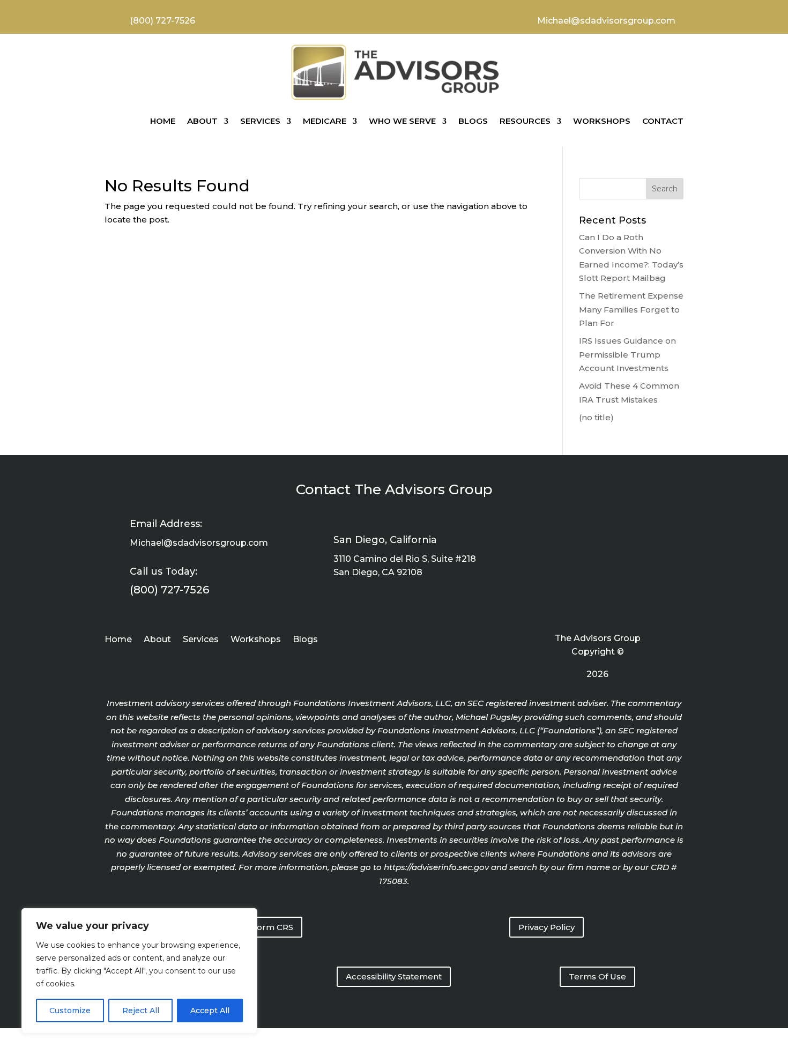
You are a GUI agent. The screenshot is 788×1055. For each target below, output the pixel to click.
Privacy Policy (546, 927)
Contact (662, 121)
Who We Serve (402, 121)
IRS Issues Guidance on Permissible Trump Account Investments (627, 354)
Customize (70, 1010)
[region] (139, 971)
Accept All (209, 1010)
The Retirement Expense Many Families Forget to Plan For (631, 309)
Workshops (601, 121)
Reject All (140, 1010)
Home (162, 121)
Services (260, 121)
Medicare (324, 121)
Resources (525, 121)
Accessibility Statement (394, 976)
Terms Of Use (597, 976)
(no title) (596, 417)
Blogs (473, 121)
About (202, 121)
